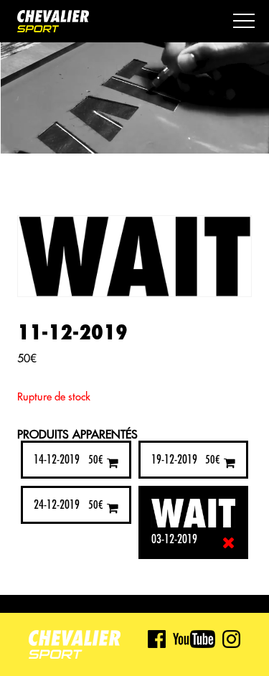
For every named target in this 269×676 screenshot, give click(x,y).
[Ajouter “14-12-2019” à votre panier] (112, 462)
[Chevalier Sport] (53, 22)
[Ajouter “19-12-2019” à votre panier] (229, 462)
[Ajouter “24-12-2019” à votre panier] (112, 508)
